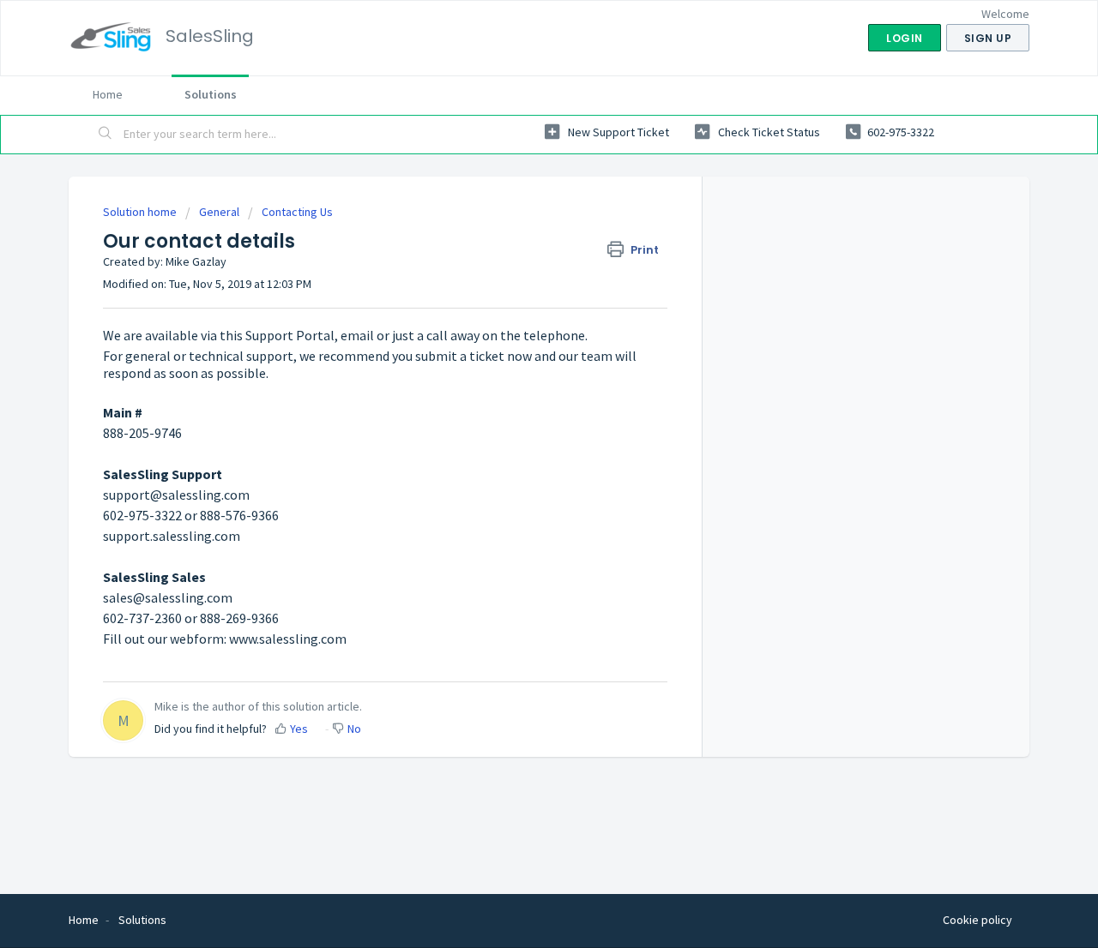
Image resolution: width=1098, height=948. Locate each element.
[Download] (517, 248)
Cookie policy (977, 919)
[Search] (105, 134)
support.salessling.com (171, 535)
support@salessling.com (176, 494)
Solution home (141, 211)
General (219, 211)
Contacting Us (297, 211)
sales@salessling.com (167, 597)
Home (108, 94)
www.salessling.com (288, 638)
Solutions (210, 94)
